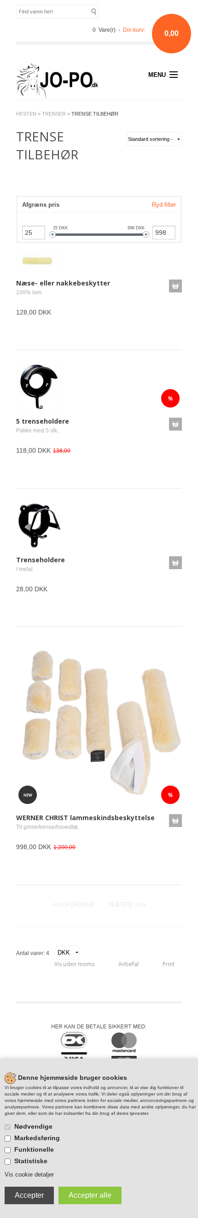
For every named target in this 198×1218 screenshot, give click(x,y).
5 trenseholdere (42, 421)
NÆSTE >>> (127, 904)
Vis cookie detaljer (29, 1174)
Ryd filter (164, 204)
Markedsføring (37, 1138)
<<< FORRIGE (73, 904)
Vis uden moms (74, 964)
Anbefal (128, 964)
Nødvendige (33, 1126)
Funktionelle (34, 1149)
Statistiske (30, 1161)
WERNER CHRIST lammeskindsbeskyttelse (85, 817)
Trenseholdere (40, 559)
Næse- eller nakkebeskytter (63, 283)
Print (169, 964)
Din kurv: (134, 30)
